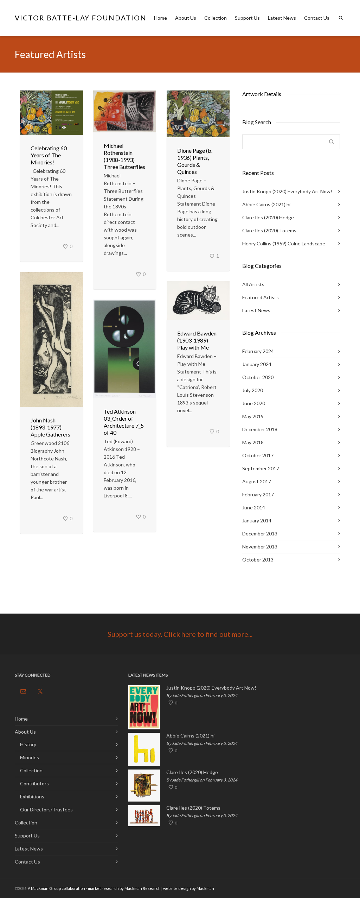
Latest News (282, 18)
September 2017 (260, 468)
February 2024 (258, 351)
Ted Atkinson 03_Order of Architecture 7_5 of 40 (124, 422)
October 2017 (258, 455)
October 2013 (258, 560)
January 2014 (256, 520)
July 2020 (252, 390)
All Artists (253, 284)
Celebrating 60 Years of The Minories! (49, 155)
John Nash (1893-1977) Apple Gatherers (50, 427)
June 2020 (253, 403)
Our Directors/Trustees (46, 809)
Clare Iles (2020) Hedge (268, 217)
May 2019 (253, 416)
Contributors (34, 783)
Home (160, 18)
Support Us (247, 18)
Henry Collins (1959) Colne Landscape (283, 243)
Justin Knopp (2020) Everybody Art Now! (287, 191)
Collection (215, 18)
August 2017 (256, 481)
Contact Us (316, 18)
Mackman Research (142, 888)
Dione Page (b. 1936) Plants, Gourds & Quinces (194, 161)
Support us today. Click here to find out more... (180, 634)
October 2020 (258, 377)
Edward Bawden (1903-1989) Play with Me (197, 340)
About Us (185, 18)
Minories (29, 757)
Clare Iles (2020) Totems (269, 230)
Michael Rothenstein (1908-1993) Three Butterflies (124, 156)
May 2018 (253, 442)
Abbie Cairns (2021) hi (266, 204)
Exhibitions (32, 796)
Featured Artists (260, 297)
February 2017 (258, 494)
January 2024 (256, 364)
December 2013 (259, 533)
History (28, 744)
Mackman (205, 888)
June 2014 (253, 507)
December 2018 (259, 429)
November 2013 (259, 547)
